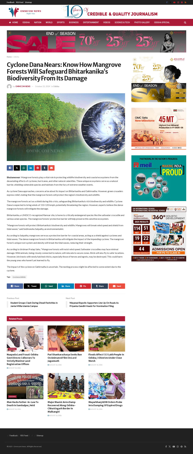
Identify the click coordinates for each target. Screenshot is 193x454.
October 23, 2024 (42, 86)
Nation (37, 22)
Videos (106, 22)
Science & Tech (122, 22)
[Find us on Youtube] (174, 2)
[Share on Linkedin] (31, 168)
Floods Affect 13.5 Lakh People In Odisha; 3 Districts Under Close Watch (106, 357)
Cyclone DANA (19, 277)
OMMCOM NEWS (22, 86)
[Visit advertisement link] (116, 12)
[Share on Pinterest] (37, 168)
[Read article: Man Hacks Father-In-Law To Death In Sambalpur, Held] (25, 386)
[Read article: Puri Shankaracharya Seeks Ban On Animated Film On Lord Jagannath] (66, 338)
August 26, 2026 (14, 368)
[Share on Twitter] (17, 168)
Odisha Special (162, 22)
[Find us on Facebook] (166, 2)
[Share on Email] (51, 168)
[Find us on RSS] (185, 2)
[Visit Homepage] (24, 12)
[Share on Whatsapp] (24, 168)
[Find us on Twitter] (170, 2)
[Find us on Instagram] (178, 2)
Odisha (26, 22)
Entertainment (91, 22)
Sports (61, 22)
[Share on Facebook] (10, 168)
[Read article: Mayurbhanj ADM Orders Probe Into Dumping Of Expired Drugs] (106, 386)
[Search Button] (185, 22)
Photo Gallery (142, 22)
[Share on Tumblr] (44, 168)
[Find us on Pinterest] (182, 2)
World (49, 22)
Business (74, 22)
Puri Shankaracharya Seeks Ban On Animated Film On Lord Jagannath (65, 357)
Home (15, 22)
